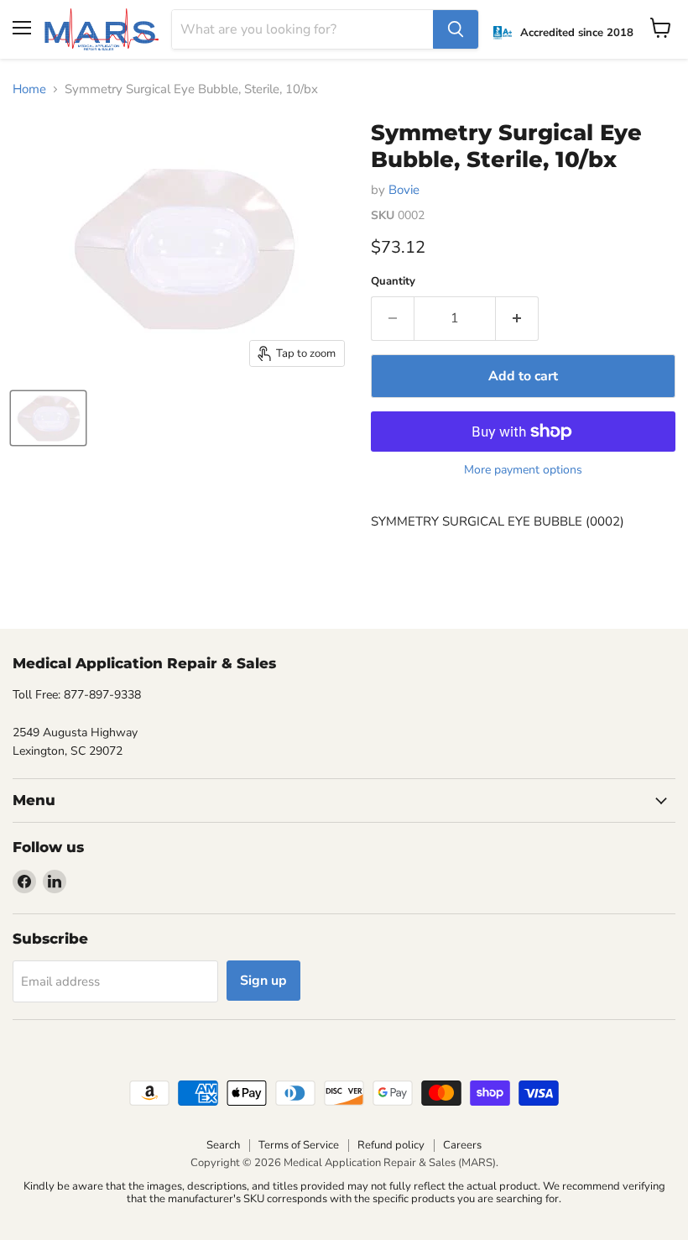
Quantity (393, 281)
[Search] (455, 29)
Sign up (263, 980)
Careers (462, 1145)
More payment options (523, 470)
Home (29, 89)
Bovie (404, 189)
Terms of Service (298, 1145)
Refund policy (391, 1145)
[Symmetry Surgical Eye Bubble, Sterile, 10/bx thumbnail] (48, 418)
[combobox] (303, 29)
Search (223, 1145)
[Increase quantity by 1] (517, 318)
